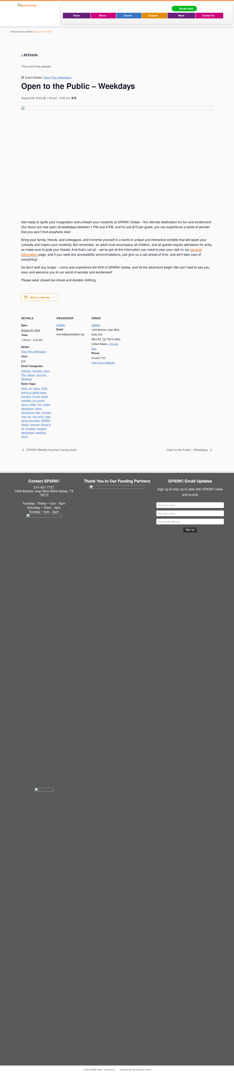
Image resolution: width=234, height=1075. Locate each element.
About (102, 15)
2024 (24, 388)
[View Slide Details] (117, 512)
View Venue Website (103, 362)
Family (36, 396)
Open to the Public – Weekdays (187, 450)
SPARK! (45, 420)
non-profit (38, 416)
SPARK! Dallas (96, 1069)
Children (26, 371)
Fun (39, 404)
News (181, 15)
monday (46, 412)
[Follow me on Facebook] (66, 7)
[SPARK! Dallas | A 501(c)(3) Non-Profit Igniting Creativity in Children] (27, 5)
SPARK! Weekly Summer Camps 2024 (51, 450)
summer (34, 424)
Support (153, 15)
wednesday (27, 432)
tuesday (41, 428)
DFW (44, 388)
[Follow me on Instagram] (71, 7)
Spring (31, 375)
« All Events (29, 55)
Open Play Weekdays (33, 351)
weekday (41, 432)
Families (37, 371)
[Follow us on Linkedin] (77, 7)
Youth (24, 436)
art (30, 388)
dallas (36, 388)
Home (76, 15)
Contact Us (208, 15)
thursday (30, 428)
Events (128, 15)
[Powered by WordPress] (117, 1069)
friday (33, 404)
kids (38, 412)
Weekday (26, 379)
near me (26, 416)
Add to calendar (40, 297)
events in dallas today (33, 392)
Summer (41, 375)
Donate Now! (186, 8)
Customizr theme (143, 1069)
